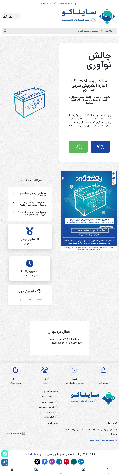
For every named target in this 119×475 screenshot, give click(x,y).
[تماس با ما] (4, 462)
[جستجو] (5, 31)
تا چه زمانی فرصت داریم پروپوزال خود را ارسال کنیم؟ (33, 204)
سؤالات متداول (47, 396)
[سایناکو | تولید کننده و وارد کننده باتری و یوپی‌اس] (89, 16)
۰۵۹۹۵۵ (95, 440)
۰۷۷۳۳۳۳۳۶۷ (109, 440)
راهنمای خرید (48, 402)
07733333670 (48, 3)
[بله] (4, 453)
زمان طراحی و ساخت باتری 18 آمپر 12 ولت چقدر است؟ (32, 213)
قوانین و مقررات (46, 406)
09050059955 (67, 3)
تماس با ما (49, 417)
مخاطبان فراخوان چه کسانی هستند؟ (33, 194)
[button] (30, 194)
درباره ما (50, 412)
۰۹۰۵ (88, 440)
